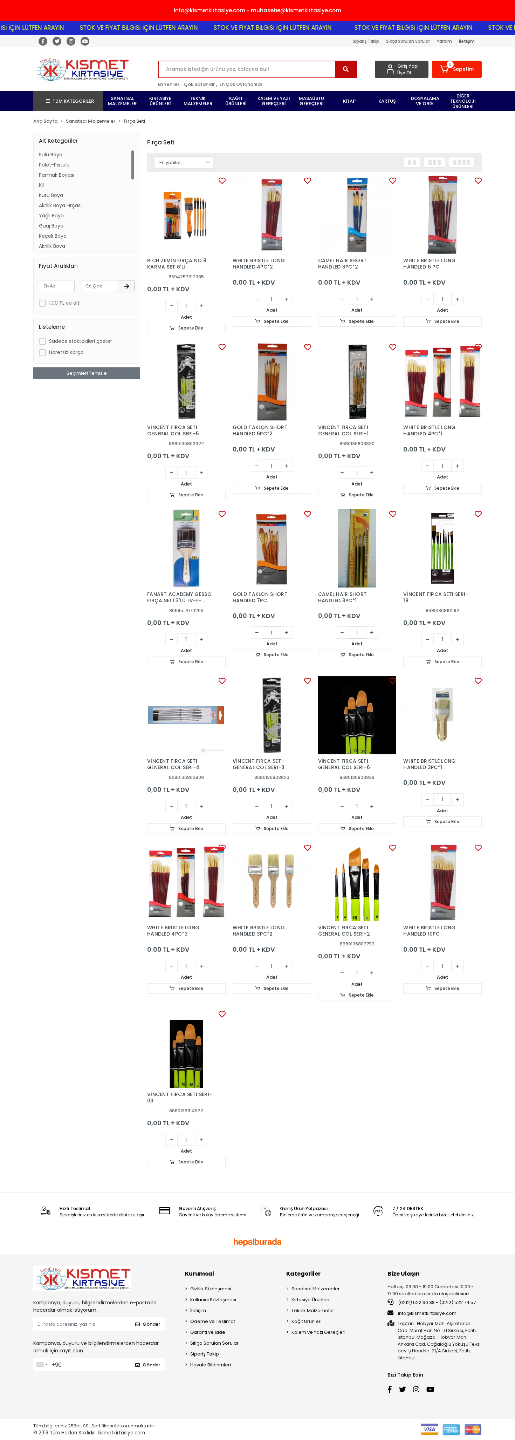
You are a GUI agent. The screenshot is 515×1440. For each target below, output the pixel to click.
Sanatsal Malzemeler (315, 1288)
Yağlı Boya (51, 215)
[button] (457, 69)
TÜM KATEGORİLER (73, 101)
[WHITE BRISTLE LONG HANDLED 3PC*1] (442, 715)
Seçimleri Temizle (87, 373)
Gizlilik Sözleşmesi (210, 1288)
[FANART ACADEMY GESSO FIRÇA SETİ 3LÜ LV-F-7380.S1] (186, 548)
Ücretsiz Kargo (66, 352)
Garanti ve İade (207, 1332)
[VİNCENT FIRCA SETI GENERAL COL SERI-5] (186, 381)
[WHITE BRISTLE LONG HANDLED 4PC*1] (442, 381)
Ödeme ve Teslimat (212, 1321)
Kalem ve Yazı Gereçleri (318, 1332)
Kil (41, 185)
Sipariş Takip (366, 41)
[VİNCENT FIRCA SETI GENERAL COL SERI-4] (186, 715)
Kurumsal (199, 1274)
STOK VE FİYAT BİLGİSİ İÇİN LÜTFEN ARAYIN (113, 27)
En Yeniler (168, 84)
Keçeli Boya (53, 235)
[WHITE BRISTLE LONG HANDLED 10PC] (442, 882)
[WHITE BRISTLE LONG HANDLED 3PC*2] (272, 882)
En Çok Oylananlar (240, 84)
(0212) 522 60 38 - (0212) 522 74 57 (436, 1302)
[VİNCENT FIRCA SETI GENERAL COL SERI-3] (272, 715)
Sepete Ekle (190, 328)
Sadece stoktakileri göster (80, 341)
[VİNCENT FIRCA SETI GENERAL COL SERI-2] (357, 882)
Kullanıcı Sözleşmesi (213, 1299)
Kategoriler (303, 1274)
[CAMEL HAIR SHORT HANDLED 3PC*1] (357, 548)
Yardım (444, 41)
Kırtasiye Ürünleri (310, 1299)
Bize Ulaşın (403, 1274)
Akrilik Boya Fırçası (60, 205)
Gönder (151, 1324)
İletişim (467, 41)
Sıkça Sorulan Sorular (408, 41)
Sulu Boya (50, 154)
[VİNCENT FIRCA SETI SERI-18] (442, 548)
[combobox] (42, 1364)
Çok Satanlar (199, 84)
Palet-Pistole (54, 164)
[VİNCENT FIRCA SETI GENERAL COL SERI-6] (357, 715)
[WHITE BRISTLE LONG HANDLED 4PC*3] (186, 882)
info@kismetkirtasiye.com (427, 1313)
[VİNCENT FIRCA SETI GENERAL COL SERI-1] (357, 381)
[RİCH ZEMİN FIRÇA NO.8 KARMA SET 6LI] (186, 215)
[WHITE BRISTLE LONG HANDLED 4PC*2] (272, 215)
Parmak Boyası (56, 174)
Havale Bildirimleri (210, 1364)
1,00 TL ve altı (65, 302)
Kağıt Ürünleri (306, 1321)
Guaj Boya (51, 225)
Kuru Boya (51, 195)
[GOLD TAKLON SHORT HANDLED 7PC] (272, 548)
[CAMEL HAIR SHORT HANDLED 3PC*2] (357, 215)
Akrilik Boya (52, 246)
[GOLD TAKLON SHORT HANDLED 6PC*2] (272, 381)
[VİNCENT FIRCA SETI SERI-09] (186, 1048)
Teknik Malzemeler (312, 1310)
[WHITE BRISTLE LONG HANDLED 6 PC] (442, 215)
